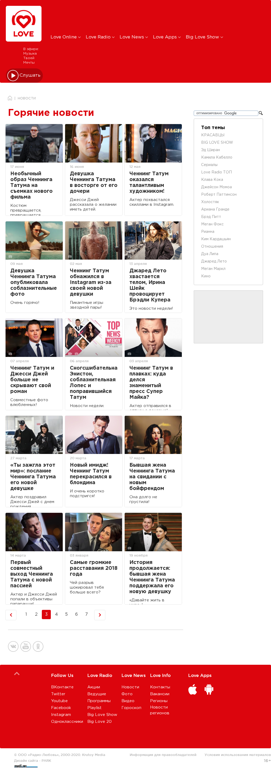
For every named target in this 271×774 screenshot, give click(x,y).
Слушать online (30, 75)
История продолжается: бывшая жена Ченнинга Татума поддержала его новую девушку (152, 577)
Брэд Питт (211, 216)
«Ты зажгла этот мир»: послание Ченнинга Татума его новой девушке (33, 477)
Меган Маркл (213, 268)
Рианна (207, 231)
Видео (127, 701)
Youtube (59, 701)
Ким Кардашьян (216, 239)
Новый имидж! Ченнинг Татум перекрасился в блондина (91, 474)
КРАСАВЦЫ (212, 135)
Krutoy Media (93, 754)
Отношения (212, 246)
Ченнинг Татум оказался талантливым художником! (149, 183)
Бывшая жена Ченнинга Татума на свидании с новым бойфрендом (152, 477)
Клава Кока (212, 179)
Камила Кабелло (216, 157)
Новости (130, 687)
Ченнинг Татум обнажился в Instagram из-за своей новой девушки (90, 282)
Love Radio (99, 37)
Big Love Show (203, 37)
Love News (132, 37)
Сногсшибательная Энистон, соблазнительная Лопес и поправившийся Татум (94, 383)
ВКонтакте (62, 687)
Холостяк (210, 202)
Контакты (160, 687)
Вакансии (159, 694)
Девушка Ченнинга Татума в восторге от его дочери (94, 183)
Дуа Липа (209, 254)
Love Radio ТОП (216, 172)
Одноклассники (67, 721)
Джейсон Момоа (216, 187)
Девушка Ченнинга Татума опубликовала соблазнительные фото (33, 282)
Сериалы (209, 165)
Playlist (94, 708)
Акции (93, 687)
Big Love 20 (99, 721)
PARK (46, 760)
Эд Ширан (210, 150)
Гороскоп (131, 708)
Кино (206, 276)
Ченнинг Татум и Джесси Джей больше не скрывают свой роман (32, 380)
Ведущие (96, 694)
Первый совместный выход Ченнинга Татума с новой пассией (31, 574)
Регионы (159, 701)
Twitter (58, 694)
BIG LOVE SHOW (217, 142)
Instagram (61, 714)
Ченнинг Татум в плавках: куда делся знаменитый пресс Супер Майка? (151, 383)
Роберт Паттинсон (219, 194)
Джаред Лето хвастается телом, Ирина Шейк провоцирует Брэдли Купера (149, 285)
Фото (127, 694)
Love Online (64, 37)
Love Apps (165, 37)
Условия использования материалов (238, 754)
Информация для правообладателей (163, 754)
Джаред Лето (214, 261)
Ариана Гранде (215, 209)
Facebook (61, 708)
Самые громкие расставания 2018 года (94, 568)
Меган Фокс (212, 224)
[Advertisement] (139, 17)
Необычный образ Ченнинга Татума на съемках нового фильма (31, 185)
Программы (99, 701)
